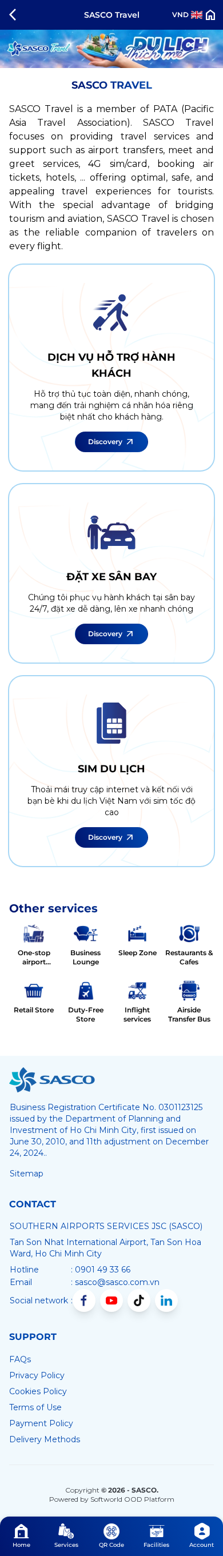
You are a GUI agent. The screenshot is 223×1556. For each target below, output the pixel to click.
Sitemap (26, 1173)
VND (180, 14)
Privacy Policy (37, 1375)
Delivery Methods (44, 1439)
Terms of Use (35, 1407)
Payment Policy (41, 1423)
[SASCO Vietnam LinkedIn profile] (166, 1300)
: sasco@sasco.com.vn (115, 1282)
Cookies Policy (38, 1391)
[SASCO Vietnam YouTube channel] (111, 1300)
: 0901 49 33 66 (100, 1269)
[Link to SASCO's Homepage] (52, 1079)
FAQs (20, 1359)
